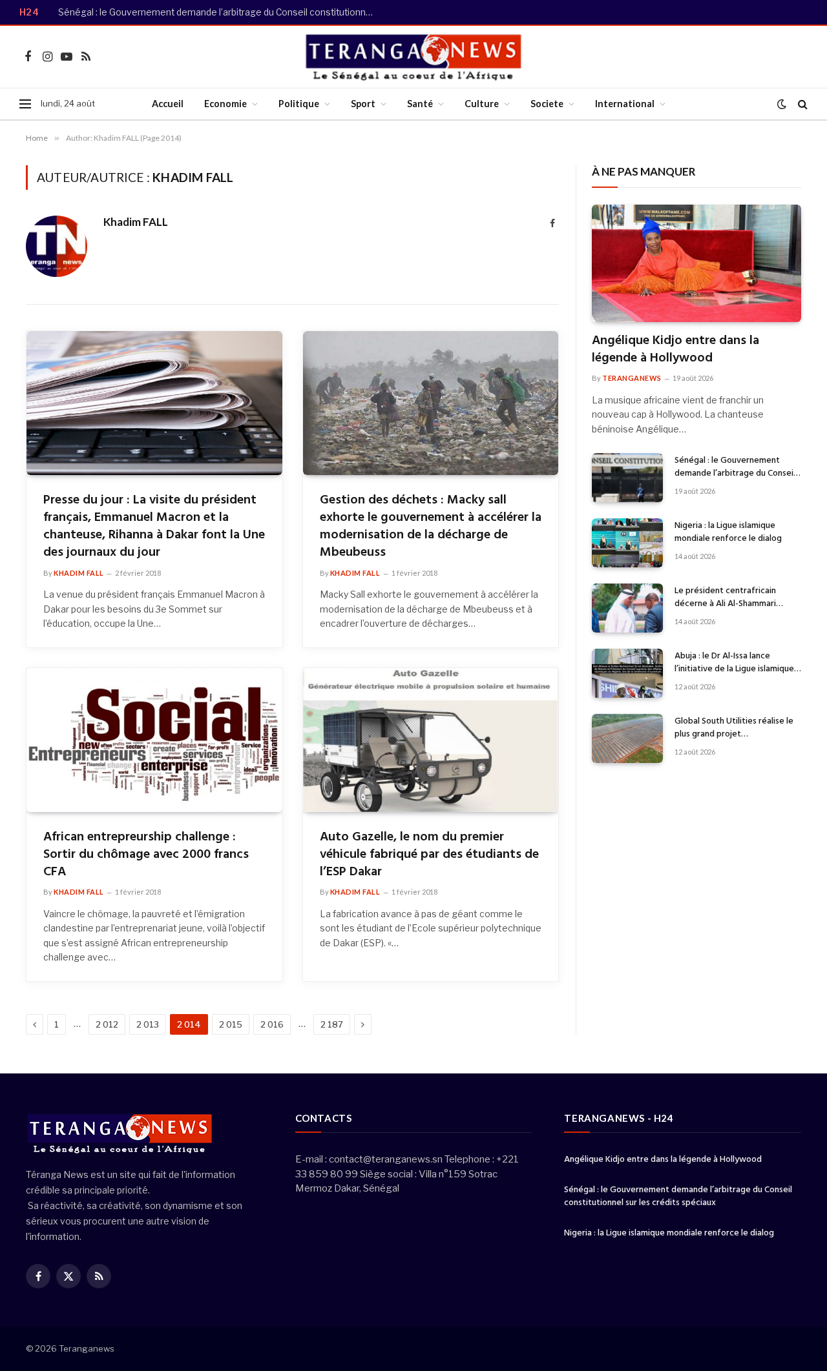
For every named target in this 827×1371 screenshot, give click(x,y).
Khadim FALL (135, 222)
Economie (225, 103)
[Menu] (25, 104)
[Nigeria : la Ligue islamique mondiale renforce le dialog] (627, 542)
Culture (482, 103)
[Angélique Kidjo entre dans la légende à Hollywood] (696, 263)
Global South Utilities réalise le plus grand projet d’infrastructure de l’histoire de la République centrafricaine (736, 728)
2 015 (230, 1024)
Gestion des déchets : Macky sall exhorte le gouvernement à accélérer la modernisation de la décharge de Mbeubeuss (430, 527)
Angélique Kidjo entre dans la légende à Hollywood (675, 349)
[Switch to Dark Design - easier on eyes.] (782, 104)
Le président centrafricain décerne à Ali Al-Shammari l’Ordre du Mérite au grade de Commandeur (733, 598)
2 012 (107, 1024)
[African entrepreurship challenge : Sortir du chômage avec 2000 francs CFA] (154, 739)
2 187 (331, 1024)
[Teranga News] (413, 57)
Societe (546, 103)
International (624, 103)
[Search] (801, 104)
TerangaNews (632, 378)
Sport (363, 103)
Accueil (167, 103)
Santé (420, 103)
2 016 (272, 1024)
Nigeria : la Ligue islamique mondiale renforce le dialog (728, 532)
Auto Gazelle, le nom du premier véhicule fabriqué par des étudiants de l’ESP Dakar (429, 855)
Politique (298, 103)
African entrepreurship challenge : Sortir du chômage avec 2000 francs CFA (146, 855)
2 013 (147, 1024)
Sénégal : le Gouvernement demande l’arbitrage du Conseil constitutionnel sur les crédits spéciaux (219, 12)
